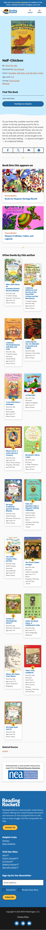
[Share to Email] (28, 150)
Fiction (40, 73)
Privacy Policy (23, 917)
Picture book (14, 80)
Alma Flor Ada (11, 65)
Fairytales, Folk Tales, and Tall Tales (22, 73)
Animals (5, 751)
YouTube (29, 923)
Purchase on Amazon (23, 104)
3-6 (12, 77)
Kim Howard (19, 69)
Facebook (16, 923)
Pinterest (23, 923)
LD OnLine (7, 861)
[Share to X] (18, 150)
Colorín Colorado (10, 858)
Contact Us (10, 827)
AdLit (5, 855)
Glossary (5, 841)
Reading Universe (10, 864)
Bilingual (5, 83)
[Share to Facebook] (7, 150)
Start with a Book (10, 867)
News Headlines (8, 844)
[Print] (39, 150)
